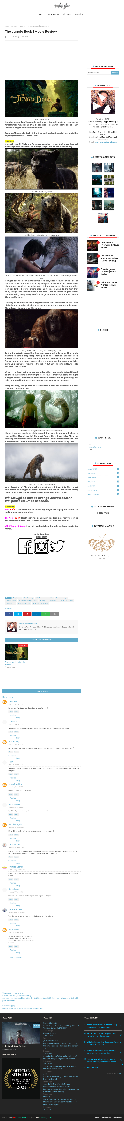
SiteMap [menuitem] (67, 14)
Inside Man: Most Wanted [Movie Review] (109, 285)
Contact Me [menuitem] (54, 14)
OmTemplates (23, 1118)
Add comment (16, 958)
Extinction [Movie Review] (14, 1046)
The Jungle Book (24, 603)
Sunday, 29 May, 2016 (16, 932)
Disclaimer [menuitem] (79, 14)
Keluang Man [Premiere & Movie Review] (110, 245)
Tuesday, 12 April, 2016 (16, 787)
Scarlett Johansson (66, 601)
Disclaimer (117, 1118)
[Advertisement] (41, 60)
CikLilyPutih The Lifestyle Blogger (56, 1084)
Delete (16, 712)
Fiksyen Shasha (49, 1033)
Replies (13, 715)
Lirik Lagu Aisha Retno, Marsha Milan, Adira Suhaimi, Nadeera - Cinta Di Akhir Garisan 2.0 (60, 1046)
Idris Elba (50, 598)
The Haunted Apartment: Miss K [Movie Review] (110, 258)
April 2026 (103, 486)
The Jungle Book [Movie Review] (15, 663)
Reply (11, 712)
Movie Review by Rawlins (28, 601)
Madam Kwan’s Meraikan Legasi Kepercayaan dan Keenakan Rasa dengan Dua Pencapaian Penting (61, 1089)
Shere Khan (11, 603)
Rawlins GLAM (12, 37)
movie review (11, 601)
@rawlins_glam (95, 447)
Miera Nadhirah (15, 784)
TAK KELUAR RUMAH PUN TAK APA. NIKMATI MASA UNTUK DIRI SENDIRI (60, 1067)
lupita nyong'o (61, 598)
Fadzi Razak (14, 844)
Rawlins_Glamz (45, 1118)
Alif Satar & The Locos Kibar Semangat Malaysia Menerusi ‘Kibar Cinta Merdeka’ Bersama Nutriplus (60, 1102)
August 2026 (103, 469)
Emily (10, 762)
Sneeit (119, 1073)
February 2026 (103, 494)
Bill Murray (40, 598)
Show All (47, 1109)
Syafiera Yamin (15, 867)
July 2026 (103, 473)
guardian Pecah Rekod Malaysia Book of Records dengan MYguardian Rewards (60, 1057)
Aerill (45, 1074)
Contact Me (106, 1118)
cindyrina (12, 721)
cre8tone (12, 701)
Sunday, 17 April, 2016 (16, 892)
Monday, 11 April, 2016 (16, 704)
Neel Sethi (52, 601)
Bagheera (17, 598)
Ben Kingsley (28, 598)
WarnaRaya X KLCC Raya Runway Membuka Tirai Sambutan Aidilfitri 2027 (61, 1026)
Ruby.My (46, 1097)
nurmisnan (13, 929)
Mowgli (43, 601)
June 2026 (103, 477)
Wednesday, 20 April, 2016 (18, 912)
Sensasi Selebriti (50, 1023)
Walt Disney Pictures (18, 26)
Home (7, 26)
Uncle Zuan (13, 889)
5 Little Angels (15, 824)
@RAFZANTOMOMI (50, 1041)
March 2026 (103, 490)
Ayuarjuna (47, 1053)
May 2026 (103, 482)
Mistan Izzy (13, 741)
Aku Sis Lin (47, 1063)
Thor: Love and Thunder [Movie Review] (108, 271)
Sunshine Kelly (15, 909)
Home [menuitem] (42, 14)
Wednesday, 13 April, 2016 (17, 870)
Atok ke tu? (48, 1035)
